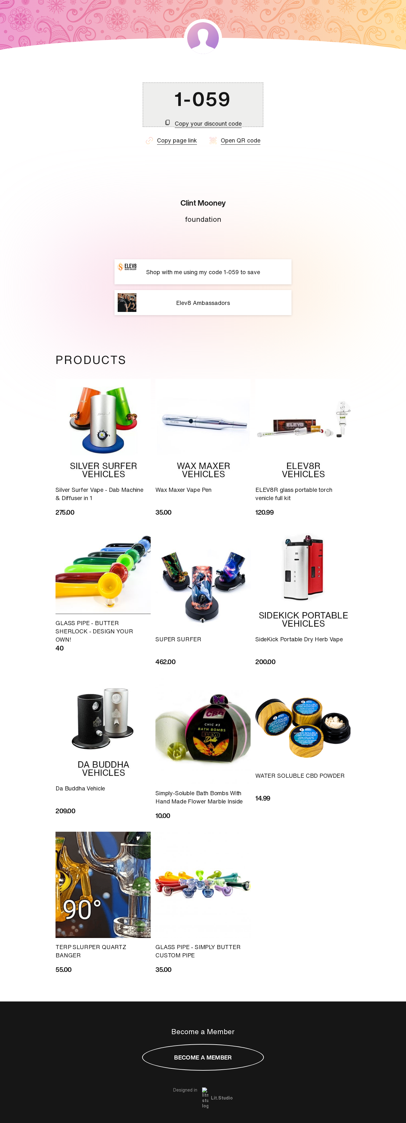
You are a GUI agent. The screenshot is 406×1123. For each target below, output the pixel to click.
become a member (203, 1057)
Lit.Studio (222, 1097)
